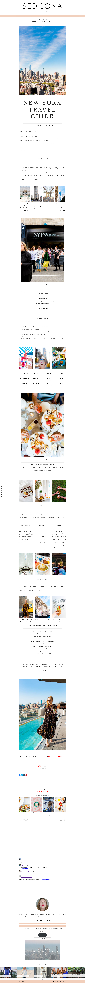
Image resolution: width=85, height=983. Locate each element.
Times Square (48, 208)
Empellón (49, 375)
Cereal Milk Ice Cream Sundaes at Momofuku (42, 646)
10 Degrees (23, 386)
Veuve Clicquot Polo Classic (43, 303)
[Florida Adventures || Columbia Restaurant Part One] (48, 804)
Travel (38, 16)
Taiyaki (48, 383)
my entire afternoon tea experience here (44, 473)
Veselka (48, 380)
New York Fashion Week (36, 301)
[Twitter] (37, 792)
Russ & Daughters (24, 373)
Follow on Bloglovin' (43, 938)
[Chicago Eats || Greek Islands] (60, 804)
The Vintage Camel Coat (25, 820)
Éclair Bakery (49, 386)
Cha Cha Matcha (36, 375)
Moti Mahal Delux (36, 383)
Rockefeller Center (37, 206)
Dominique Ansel (61, 373)
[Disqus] (42, 839)
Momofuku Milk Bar (49, 373)
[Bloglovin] (45, 792)
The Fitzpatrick (42, 536)
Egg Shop (24, 380)
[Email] (47, 792)
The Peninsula (42, 545)
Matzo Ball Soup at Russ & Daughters (42, 636)
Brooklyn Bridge (48, 203)
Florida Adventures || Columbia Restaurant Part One (48, 814)
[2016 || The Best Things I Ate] (24, 804)
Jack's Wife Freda (24, 383)
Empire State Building (60, 207)
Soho (48, 206)
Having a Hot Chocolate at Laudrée (42, 638)
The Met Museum (57, 175)
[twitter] (35, 921)
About (31, 16)
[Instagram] (39, 792)
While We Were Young (24, 378)
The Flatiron (36, 203)
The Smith (61, 386)
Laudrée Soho (24, 375)
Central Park (36, 208)
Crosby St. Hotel (42, 542)
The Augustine (36, 378)
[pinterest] (47, 921)
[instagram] (38, 921)
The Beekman (42, 533)
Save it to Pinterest (56, 756)
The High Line (25, 210)
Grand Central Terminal (25, 207)
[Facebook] (43, 792)
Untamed (61, 378)
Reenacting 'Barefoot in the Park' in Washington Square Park (42, 643)
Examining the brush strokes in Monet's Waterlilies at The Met (42, 641)
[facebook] (41, 921)
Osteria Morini (61, 375)
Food (51, 16)
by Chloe (36, 373)
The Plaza (42, 529)
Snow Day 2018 (62, 820)
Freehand (42, 548)
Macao (61, 383)
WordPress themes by (59, 981)
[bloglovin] (44, 921)
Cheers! (42, 935)
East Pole (36, 380)
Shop (57, 16)
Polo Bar (49, 378)
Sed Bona (42, 7)
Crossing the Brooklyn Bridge (42, 648)
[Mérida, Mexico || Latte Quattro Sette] (36, 804)
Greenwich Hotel (42, 539)
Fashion (45, 16)
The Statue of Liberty (60, 210)
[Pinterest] (41, 792)
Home (26, 16)
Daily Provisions (36, 386)
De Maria (61, 380)
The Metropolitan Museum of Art (42, 619)
